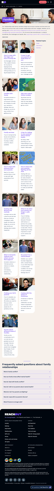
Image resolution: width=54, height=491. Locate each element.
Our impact (8, 453)
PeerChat (30, 426)
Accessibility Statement (30, 483)
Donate (30, 450)
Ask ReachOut (31, 423)
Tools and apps (32, 431)
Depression (39, 45)
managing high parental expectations (12, 32)
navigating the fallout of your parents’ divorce (32, 30)
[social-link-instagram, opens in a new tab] (11, 480)
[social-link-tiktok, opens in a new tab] (6, 480)
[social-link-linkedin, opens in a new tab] (23, 480)
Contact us (7, 455)
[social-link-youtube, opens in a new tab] (15, 480)
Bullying (7, 426)
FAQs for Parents (32, 436)
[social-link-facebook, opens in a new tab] (19, 480)
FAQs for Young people (34, 434)
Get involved (31, 447)
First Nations (31, 428)
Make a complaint (32, 455)
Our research (8, 450)
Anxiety (7, 423)
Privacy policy (17, 483)
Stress (6, 436)
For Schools (36, 417)
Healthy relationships (11, 6)
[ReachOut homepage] (2, 6)
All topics (7, 442)
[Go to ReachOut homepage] (4, 2)
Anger (37, 43)
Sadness (38, 47)
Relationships (8, 431)
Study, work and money (11, 439)
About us (7, 447)
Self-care (7, 434)
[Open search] (48, 2)
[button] (27, 372)
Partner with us (32, 453)
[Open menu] (51, 2)
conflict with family (14, 30)
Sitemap (22, 483)
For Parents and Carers (23, 417)
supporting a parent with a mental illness (37, 34)
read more (5, 37)
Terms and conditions (9, 483)
